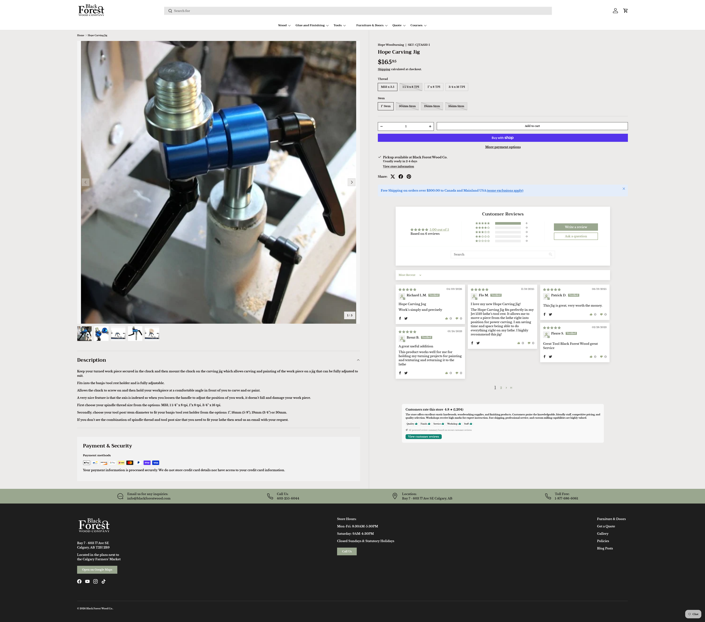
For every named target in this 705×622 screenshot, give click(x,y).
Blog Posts (605, 548)
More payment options (503, 147)
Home (80, 35)
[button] (626, 11)
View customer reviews (423, 436)
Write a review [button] (576, 227)
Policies (603, 541)
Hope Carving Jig (97, 35)
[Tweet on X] (393, 176)
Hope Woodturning (391, 44)
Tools (338, 25)
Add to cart (532, 126)
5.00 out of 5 (439, 229)
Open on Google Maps (97, 569)
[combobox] (358, 11)
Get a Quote (606, 526)
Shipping (384, 69)
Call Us (347, 551)
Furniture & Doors (370, 25)
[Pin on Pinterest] (409, 176)
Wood (282, 25)
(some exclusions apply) (505, 190)
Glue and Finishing (310, 25)
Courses (416, 25)
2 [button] (501, 387)
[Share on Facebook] (401, 176)
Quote (397, 25)
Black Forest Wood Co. (99, 608)
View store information (398, 166)
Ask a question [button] (576, 236)
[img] (407, 289)
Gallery (602, 533)
